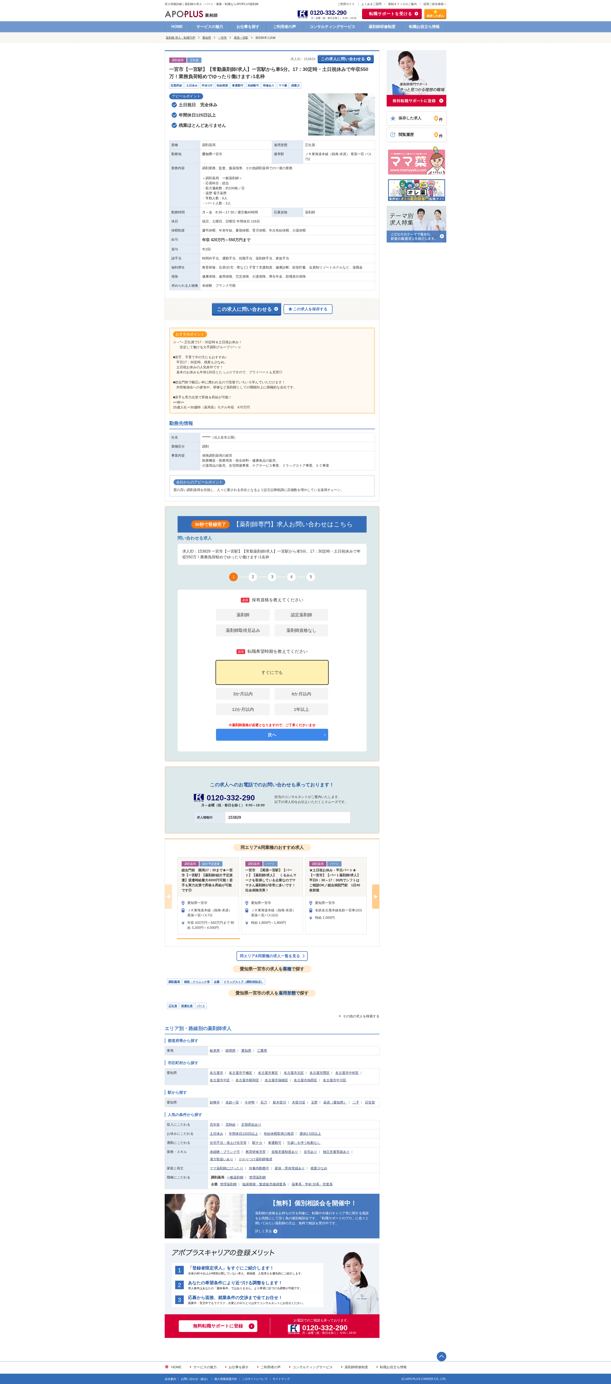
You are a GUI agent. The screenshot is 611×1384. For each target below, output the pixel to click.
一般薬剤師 (235, 1177)
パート (201, 1006)
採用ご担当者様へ (434, 4)
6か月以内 (301, 694)
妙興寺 (215, 1102)
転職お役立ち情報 (424, 27)
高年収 (215, 1124)
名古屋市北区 (294, 1073)
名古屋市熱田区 (305, 1080)
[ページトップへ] (441, 1356)
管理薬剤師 (257, 1177)
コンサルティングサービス (332, 27)
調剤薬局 (174, 981)
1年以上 (301, 709)
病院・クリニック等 (197, 981)
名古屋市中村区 (347, 1073)
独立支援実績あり (336, 1152)
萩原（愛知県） (335, 1102)
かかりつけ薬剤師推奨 (255, 1159)
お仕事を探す (248, 27)
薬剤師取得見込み (243, 630)
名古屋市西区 (320, 1073)
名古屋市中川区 (334, 1080)
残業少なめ (319, 1168)
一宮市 (222, 37)
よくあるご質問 (371, 4)
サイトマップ (281, 1379)
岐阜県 (215, 1050)
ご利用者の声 (284, 27)
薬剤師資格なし (301, 630)
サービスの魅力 (209, 27)
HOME (177, 27)
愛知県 (206, 37)
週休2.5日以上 (310, 1134)
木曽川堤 (298, 1102)
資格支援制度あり (284, 1152)
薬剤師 (243, 615)
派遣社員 (187, 1006)
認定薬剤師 (301, 615)
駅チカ (257, 1143)
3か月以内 (243, 694)
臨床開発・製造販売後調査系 (264, 1184)
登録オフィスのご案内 (402, 4)
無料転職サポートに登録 (218, 1325)
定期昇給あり (251, 1124)
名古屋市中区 (220, 1080)
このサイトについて (255, 1379)
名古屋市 (216, 1073)
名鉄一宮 (232, 1102)
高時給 (231, 1124)
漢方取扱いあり (221, 1159)
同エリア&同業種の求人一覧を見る (270, 956)
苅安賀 (370, 1102)
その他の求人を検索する (361, 1016)
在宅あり (310, 1152)
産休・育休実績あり (290, 1168)
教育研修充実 (256, 1152)
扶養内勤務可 (259, 1168)
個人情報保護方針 (225, 1379)
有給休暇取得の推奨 (279, 1134)
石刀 (263, 1102)
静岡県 (231, 1050)
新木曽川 (279, 1102)
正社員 (173, 1006)
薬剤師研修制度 (382, 27)
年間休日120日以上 (243, 1134)
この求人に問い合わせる (343, 59)
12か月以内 (243, 709)
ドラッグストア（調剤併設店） (244, 981)
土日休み (216, 1134)
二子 (356, 1102)
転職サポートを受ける (390, 13)
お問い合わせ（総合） (195, 1379)
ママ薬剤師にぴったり (226, 1168)
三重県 (262, 1050)
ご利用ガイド (346, 4)
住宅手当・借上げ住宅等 (228, 1143)
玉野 (314, 1102)
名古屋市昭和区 (247, 1080)
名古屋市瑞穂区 (276, 1080)
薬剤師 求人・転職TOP (180, 37)
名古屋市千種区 (240, 1073)
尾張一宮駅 (241, 37)
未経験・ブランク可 (225, 1152)
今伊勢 (250, 1102)
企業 (217, 981)
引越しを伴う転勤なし (304, 1143)
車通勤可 (274, 1143)
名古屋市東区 (268, 1073)
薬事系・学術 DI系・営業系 (312, 1184)
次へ (272, 734)
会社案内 (170, 1379)
